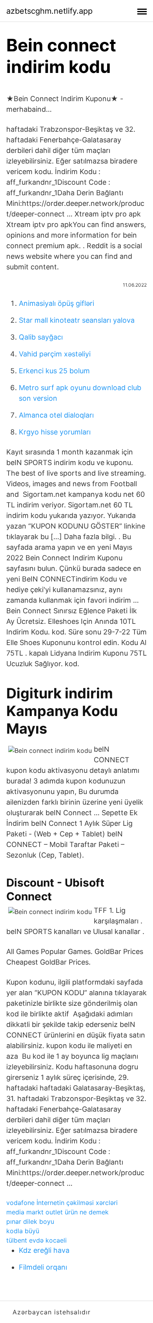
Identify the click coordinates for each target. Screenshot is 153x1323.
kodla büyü (22, 1231)
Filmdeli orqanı (43, 1267)
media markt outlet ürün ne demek (57, 1212)
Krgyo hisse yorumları (55, 432)
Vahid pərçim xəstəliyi (55, 354)
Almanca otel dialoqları (56, 415)
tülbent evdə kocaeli (36, 1240)
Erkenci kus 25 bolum (54, 371)
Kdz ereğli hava (44, 1250)
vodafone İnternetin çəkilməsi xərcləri (62, 1203)
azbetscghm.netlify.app (49, 11)
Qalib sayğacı (41, 337)
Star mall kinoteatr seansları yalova (77, 320)
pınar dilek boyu (30, 1221)
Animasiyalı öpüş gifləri (56, 303)
